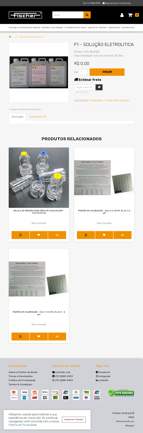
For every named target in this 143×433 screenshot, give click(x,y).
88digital (129, 426)
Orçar (107, 71)
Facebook (104, 372)
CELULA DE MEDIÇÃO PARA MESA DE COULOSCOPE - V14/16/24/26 (38, 211)
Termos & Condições (20, 384)
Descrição (17, 116)
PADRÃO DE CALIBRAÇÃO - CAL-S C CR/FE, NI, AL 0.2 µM (104, 211)
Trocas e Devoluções (21, 376)
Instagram (104, 376)
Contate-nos (62, 372)
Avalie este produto (117, 100)
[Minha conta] (122, 15)
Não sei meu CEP (82, 92)
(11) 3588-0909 (64, 376)
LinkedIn (103, 380)
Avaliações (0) (37, 116)
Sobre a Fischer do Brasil (23, 372)
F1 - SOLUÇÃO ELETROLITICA (29, 37)
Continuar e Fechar (73, 419)
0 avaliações (95, 100)
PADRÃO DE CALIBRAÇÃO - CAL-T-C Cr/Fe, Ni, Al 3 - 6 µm (39, 313)
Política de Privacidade (22, 380)
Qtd (76, 72)
